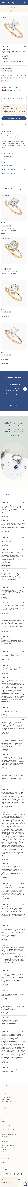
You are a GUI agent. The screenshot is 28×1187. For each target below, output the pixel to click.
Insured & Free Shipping (8, 169)
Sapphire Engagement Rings (7, 1129)
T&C (2, 1164)
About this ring (6, 131)
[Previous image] (2, 207)
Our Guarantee (4, 1147)
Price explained (5, 61)
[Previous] (3, 389)
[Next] (25, 389)
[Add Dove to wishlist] (25, 281)
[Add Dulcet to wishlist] (25, 195)
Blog (2, 1151)
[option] (2, 78)
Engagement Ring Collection (7, 1125)
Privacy (3, 1162)
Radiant (16, 14)
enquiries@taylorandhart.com (8, 1108)
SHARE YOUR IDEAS (14, 435)
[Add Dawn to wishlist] (25, 238)
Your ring (15, 10)
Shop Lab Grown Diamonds (7, 1132)
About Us (3, 1149)
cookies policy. (7, 1182)
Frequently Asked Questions (7, 1145)
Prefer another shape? (22, 75)
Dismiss (14, 1184)
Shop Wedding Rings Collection (8, 1134)
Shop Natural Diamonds (6, 1130)
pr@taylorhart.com (5, 1116)
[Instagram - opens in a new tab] (14, 1174)
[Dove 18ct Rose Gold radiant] (14, 300)
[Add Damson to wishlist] (25, 324)
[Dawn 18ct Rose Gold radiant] (14, 257)
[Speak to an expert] (25, 7)
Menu (2, 7)
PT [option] (2, 70)
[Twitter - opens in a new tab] (18, 1174)
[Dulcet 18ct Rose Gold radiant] (14, 214)
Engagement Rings (9, 14)
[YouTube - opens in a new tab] (22, 1174)
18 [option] (5, 70)
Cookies (3, 1166)
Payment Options (5, 1167)
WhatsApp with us (5, 1107)
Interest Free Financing (8, 173)
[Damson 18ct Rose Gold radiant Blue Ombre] (14, 343)
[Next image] (25, 29)
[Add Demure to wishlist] (25, 46)
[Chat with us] (25, 1184)
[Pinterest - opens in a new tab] (10, 1174)
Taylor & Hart (14, 7)
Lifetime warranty (6, 165)
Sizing (3, 162)
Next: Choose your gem (14, 118)
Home (2, 14)
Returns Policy (4, 1169)
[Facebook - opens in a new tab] (6, 1174)
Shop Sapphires (5, 1136)
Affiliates (3, 1153)
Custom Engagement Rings (7, 1127)
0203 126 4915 (4, 1105)
